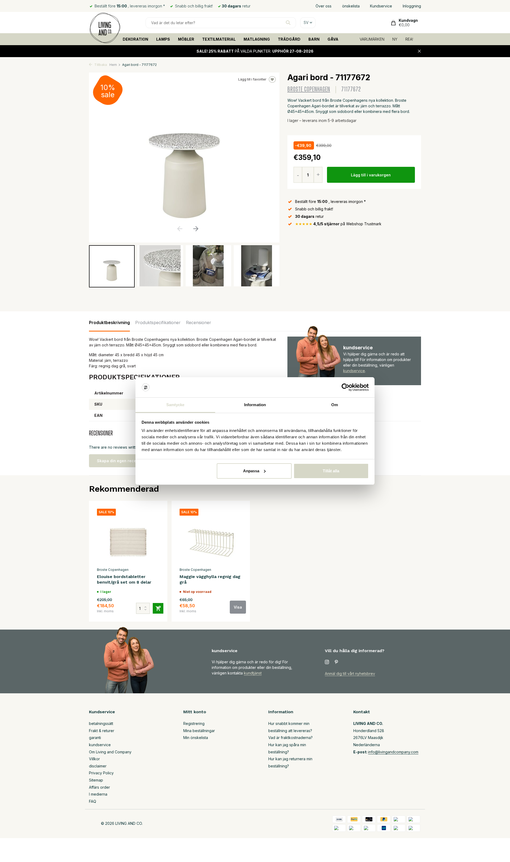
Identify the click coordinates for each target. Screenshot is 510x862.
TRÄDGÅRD (289, 39)
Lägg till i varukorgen (371, 175)
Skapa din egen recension (122, 460)
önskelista (351, 6)
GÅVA (333, 39)
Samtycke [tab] (175, 404)
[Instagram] (327, 662)
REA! (409, 39)
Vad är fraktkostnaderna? (290, 737)
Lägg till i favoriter (252, 79)
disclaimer (98, 766)
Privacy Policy (101, 773)
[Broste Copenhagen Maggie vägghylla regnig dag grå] (211, 536)
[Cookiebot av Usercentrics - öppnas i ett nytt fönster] (345, 387)
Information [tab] (255, 404)
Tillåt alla (331, 471)
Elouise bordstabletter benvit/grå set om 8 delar (124, 579)
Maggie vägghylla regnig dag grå (210, 579)
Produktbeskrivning (109, 322)
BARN (314, 39)
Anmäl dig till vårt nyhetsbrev (350, 673)
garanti (95, 737)
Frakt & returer (101, 730)
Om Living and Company (110, 752)
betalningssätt (101, 723)
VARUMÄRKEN (372, 39)
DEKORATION (135, 39)
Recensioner (198, 322)
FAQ (92, 801)
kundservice (354, 370)
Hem (113, 65)
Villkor (94, 759)
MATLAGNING (257, 39)
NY (394, 39)
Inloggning (412, 6)
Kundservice (381, 6)
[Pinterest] (336, 662)
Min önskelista (195, 737)
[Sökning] (288, 22)
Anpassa (251, 471)
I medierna (98, 794)
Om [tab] (334, 404)
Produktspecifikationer (158, 322)
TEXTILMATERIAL (219, 39)
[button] (195, 229)
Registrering (194, 723)
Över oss (324, 6)
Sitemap (96, 780)
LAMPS (163, 39)
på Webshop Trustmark (338, 224)
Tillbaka (100, 65)
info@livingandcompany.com (393, 752)
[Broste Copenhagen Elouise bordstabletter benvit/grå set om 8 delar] (128, 536)
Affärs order (99, 787)
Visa (238, 607)
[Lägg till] (158, 608)
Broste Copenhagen (308, 89)
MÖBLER (186, 39)
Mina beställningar (199, 730)
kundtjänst (253, 673)
